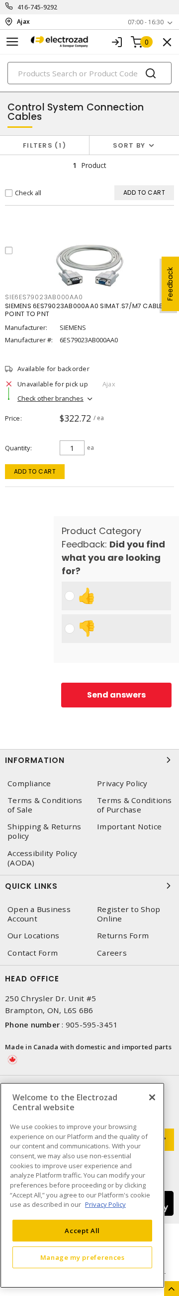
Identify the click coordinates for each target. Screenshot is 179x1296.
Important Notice (129, 826)
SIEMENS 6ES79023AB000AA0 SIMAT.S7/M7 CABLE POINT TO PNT (84, 310)
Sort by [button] (129, 145)
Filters (42, 145)
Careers (112, 953)
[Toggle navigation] (12, 42)
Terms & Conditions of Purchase (134, 805)
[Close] (152, 1097)
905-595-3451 (92, 1024)
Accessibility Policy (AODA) (42, 858)
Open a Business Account (39, 914)
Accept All (82, 1230)
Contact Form (32, 953)
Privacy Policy (122, 783)
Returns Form (123, 935)
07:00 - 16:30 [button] (146, 22)
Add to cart (35, 471)
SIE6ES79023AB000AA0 (44, 297)
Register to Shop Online (128, 914)
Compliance (29, 783)
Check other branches (50, 398)
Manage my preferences (82, 1257)
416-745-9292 (37, 7)
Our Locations (33, 935)
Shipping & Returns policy (44, 831)
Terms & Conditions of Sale (45, 805)
